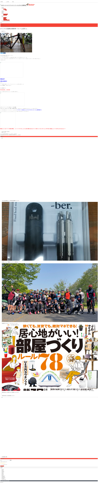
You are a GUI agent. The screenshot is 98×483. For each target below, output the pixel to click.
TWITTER (4, 18)
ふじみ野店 (7, 1)
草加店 (13, 1)
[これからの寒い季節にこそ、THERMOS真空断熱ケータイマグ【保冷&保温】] (50, 138)
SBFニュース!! (4, 31)
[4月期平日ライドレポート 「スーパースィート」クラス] (50, 321)
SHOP (3, 8)
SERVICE (3, 10)
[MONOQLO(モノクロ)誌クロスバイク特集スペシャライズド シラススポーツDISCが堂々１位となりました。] (50, 390)
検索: (1, 460)
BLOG (2, 15)
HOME (3, 7)
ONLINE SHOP (4, 479)
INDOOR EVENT (5, 14)
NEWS (3, 12)
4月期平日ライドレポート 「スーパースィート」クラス (9, 323)
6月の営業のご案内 (4, 456)
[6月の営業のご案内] (50, 397)
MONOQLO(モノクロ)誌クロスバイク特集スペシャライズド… (10, 392)
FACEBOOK (5, 17)
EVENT (3, 13)
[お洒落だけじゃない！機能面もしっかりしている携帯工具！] (50, 260)
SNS (2, 16)
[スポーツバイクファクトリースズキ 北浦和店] (17, 5)
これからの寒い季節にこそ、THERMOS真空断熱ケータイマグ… (10, 200)
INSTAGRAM (5, 19)
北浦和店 (1, 1)
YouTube (3, 478)
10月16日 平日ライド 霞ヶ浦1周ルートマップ (8, 395)
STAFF (2, 11)
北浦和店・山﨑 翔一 (7, 131)
